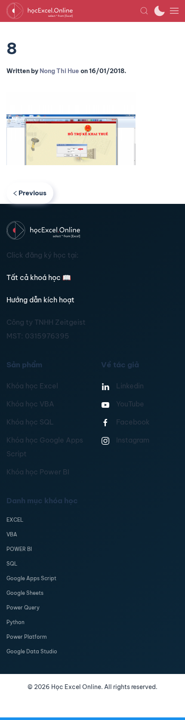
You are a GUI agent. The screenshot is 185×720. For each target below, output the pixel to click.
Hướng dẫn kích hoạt (40, 299)
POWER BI (19, 549)
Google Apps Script (31, 578)
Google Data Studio (31, 651)
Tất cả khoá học (38, 277)
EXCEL (14, 520)
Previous (32, 193)
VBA (11, 534)
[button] (144, 11)
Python (15, 622)
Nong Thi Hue (59, 71)
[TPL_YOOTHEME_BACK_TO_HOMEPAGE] (73, 11)
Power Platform (26, 637)
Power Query (23, 607)
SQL (11, 563)
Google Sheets (24, 593)
